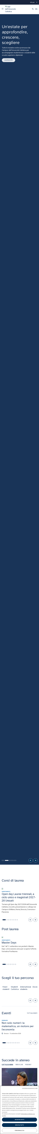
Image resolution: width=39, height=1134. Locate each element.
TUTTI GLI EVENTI (32, 1013)
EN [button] (36, 9)
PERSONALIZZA (19, 1130)
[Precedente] (31, 860)
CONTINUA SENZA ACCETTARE (30, 1088)
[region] (19, 1110)
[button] (33, 9)
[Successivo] (35, 860)
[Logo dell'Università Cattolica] (12, 9)
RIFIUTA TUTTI (19, 1125)
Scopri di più (8, 60)
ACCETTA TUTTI (19, 1119)
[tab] (2, 860)
